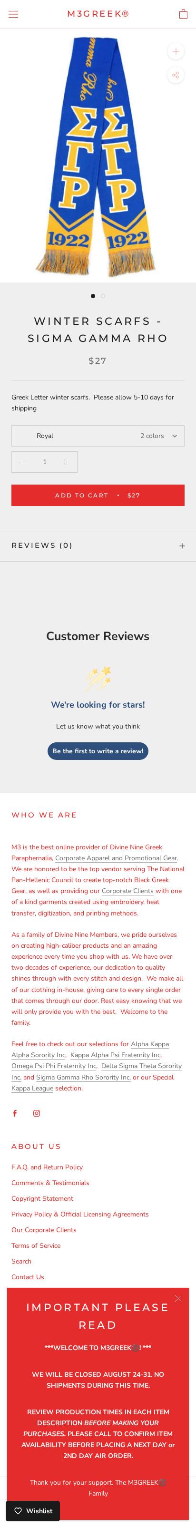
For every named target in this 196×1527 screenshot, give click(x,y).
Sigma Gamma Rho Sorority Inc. (83, 1077)
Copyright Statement (42, 1198)
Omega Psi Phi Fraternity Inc (53, 1065)
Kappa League (32, 1088)
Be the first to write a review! (97, 751)
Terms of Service (35, 1245)
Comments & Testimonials (50, 1182)
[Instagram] (36, 1112)
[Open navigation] (13, 14)
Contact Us (27, 1277)
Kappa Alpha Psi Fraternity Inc (115, 1055)
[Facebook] (14, 1112)
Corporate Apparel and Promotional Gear (116, 858)
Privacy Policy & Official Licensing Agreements (80, 1214)
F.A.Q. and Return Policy (47, 1167)
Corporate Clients (128, 890)
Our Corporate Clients (44, 1230)
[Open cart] (183, 14)
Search (21, 1261)
